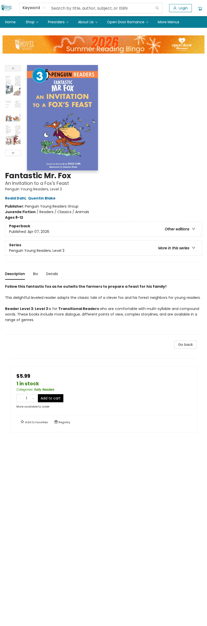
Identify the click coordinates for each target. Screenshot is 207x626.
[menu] (103, 22)
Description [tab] (15, 273)
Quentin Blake (42, 198)
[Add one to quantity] (33, 398)
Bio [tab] (35, 273)
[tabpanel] (103, 309)
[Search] (157, 8)
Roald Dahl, (16, 198)
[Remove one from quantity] (20, 398)
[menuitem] (10, 22)
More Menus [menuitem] (168, 22)
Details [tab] (52, 273)
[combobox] (34, 8)
